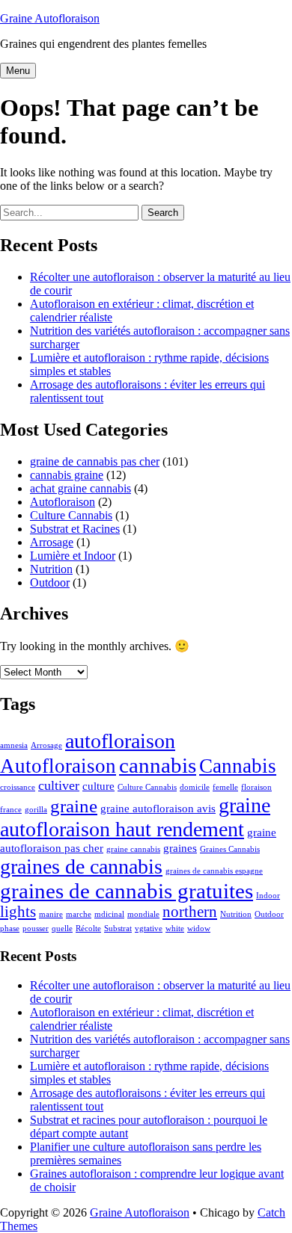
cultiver (58, 785)
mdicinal (109, 914)
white (174, 928)
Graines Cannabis (230, 849)
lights (18, 911)
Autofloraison (62, 501)
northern (189, 911)
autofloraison (120, 741)
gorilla (36, 810)
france (11, 810)
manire (51, 914)
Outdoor (50, 582)
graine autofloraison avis (158, 808)
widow (198, 928)
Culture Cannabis (71, 515)
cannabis (157, 765)
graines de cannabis (81, 866)
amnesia (14, 745)
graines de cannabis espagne (214, 871)
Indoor (268, 895)
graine (73, 806)
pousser (35, 928)
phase (9, 928)
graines (180, 847)
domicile (195, 787)
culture (98, 785)
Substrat (118, 928)
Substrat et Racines (75, 528)
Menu (18, 70)
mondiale (143, 914)
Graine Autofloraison (50, 18)
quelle (62, 928)
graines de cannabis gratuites (126, 891)
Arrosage (51, 542)
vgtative (148, 928)
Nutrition (51, 569)
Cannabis (237, 766)
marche (78, 914)
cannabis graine (66, 475)
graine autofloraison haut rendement (135, 817)
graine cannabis (133, 849)
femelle (225, 787)
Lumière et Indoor (72, 555)
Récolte (88, 928)
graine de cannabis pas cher (94, 461)
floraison (256, 787)
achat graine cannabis (80, 488)
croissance (17, 787)
